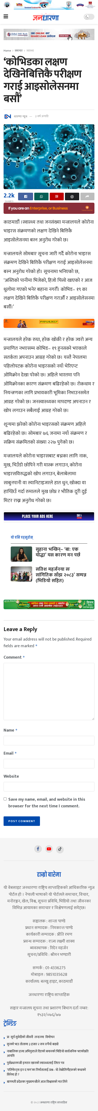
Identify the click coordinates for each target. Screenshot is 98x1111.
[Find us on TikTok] (60, 849)
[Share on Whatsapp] (41, 196)
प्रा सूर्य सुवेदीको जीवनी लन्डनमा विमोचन (31, 1037)
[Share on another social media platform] (87, 196)
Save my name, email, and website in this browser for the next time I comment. (46, 802)
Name (11, 730)
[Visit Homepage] (46, 17)
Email (10, 753)
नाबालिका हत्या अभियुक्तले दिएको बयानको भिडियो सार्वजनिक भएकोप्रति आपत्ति (47, 1054)
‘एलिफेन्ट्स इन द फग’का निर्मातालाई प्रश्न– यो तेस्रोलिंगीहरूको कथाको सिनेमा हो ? (46, 1072)
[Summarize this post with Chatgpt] (72, 196)
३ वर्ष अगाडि (41, 116)
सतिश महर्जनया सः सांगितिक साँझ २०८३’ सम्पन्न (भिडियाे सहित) (61, 575)
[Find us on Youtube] (49, 849)
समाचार (19, 50)
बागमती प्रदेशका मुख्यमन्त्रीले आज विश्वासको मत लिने (37, 1081)
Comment (14, 657)
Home (7, 50)
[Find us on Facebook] (38, 849)
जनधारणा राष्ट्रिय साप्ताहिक (53, 1102)
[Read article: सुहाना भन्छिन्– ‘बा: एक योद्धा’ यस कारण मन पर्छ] (21, 554)
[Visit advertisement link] (49, 5)
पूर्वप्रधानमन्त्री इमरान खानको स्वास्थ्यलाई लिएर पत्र (35, 1063)
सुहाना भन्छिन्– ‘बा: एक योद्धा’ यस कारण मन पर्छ (58, 552)
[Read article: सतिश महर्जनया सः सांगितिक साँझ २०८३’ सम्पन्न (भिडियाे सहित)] (21, 574)
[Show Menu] (6, 17)
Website (11, 776)
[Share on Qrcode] (57, 196)
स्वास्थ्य (30, 50)
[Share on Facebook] (25, 196)
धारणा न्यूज (20, 116)
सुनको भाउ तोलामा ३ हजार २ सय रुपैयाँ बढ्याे (33, 1044)
